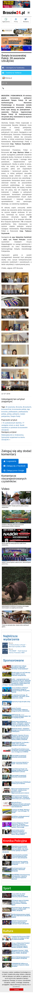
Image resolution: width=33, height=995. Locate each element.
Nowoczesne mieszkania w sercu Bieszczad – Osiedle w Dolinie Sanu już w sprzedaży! (20, 797)
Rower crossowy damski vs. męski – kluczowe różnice (20, 762)
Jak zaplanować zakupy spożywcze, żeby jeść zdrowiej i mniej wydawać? (19, 667)
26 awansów (10, 407)
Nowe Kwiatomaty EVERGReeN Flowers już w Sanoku (20, 782)
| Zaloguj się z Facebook (15, 466)
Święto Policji (15, 416)
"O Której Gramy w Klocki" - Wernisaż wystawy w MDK (18, 644)
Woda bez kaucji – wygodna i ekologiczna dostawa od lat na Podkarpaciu (20, 730)
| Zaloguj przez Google (14, 471)
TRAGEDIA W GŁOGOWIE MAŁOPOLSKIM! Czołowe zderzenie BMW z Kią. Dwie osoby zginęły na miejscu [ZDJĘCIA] (15, 849)
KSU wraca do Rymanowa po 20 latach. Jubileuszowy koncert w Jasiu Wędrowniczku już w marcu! (20, 791)
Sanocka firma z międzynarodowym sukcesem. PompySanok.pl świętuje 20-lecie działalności (21, 804)
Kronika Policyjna (15, 841)
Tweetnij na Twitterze (13, 73)
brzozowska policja (19, 409)
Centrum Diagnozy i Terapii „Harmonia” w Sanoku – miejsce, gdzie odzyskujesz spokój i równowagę (20, 825)
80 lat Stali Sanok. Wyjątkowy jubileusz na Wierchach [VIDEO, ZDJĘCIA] (20, 909)
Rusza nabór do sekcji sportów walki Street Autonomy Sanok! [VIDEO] (19, 895)
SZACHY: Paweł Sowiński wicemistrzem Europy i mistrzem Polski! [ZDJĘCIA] (20, 922)
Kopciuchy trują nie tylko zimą (20, 701)
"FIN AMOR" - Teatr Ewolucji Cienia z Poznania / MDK (18, 650)
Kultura (8, 931)
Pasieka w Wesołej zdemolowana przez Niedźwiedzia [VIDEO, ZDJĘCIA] (13, 525)
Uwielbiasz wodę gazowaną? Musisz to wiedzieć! (20, 816)
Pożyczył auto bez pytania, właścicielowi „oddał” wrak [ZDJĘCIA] (19, 863)
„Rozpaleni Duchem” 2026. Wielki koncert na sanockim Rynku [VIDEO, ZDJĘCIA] (20, 951)
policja (9, 414)
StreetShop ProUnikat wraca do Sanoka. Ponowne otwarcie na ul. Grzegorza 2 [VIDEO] (20, 750)
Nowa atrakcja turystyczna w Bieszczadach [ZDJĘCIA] (20, 957)
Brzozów (19, 407)
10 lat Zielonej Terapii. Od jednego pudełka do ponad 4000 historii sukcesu (19, 770)
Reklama (26, 21)
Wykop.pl (8, 78)
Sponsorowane (13, 660)
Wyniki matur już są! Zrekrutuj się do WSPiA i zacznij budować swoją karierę (20, 674)
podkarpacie (13, 412)
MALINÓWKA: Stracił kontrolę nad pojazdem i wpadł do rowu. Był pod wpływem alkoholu (20, 877)
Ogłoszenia (6, 21)
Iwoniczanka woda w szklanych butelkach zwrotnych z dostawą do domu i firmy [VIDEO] (19, 832)
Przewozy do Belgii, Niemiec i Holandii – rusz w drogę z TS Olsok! (20, 811)
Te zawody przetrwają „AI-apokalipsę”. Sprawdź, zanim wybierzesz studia (20, 696)
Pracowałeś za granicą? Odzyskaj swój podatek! (18, 756)
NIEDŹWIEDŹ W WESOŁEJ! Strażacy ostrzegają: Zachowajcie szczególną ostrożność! (15, 607)
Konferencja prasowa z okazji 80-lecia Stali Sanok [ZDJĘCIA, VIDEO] (21, 915)
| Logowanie (10, 461)
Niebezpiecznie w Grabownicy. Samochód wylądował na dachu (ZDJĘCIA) (13, 437)
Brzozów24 (27, 407)
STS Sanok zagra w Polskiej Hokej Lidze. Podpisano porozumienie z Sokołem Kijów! (20, 902)
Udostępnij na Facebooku (14, 68)
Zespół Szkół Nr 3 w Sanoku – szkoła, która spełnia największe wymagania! (20, 744)
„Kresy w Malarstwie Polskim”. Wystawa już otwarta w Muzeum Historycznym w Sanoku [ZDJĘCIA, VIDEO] (20, 945)
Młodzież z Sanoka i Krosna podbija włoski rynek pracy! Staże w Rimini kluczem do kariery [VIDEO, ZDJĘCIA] (20, 737)
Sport (7, 888)
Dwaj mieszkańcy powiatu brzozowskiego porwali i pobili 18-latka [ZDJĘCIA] (19, 856)
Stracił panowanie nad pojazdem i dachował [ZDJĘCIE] (18, 869)
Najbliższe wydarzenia (11, 637)
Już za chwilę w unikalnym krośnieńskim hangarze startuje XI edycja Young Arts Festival (20, 690)
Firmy (16, 21)
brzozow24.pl (6, 409)
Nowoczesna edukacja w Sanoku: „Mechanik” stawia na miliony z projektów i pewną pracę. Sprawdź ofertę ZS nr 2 (20, 723)
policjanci (16, 414)
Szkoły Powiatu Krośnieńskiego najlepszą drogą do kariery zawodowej (20, 709)
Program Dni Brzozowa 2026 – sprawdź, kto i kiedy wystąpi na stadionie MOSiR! (20, 938)
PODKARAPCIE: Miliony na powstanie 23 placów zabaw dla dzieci (20, 965)
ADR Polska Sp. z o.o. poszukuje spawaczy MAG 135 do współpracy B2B (21, 716)
